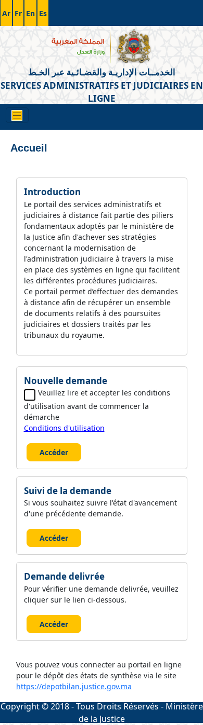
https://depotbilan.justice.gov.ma (74, 686)
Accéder (54, 452)
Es (43, 13)
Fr (18, 13)
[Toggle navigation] (17, 115)
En (30, 13)
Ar (6, 13)
